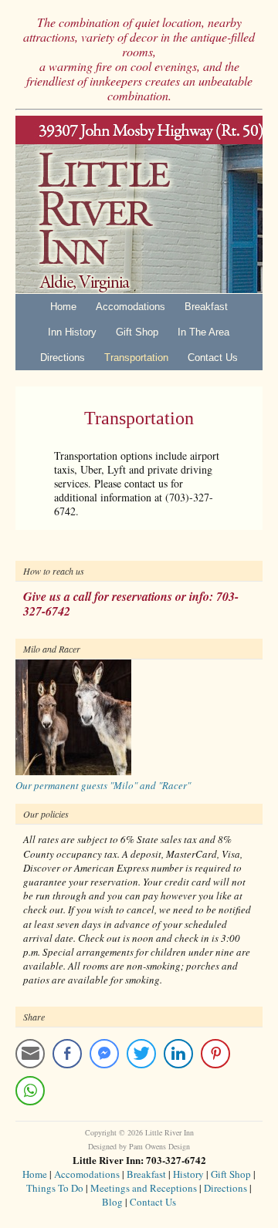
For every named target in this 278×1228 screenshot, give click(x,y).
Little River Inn (139, 204)
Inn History (72, 332)
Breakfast (206, 306)
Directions (62, 357)
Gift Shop (137, 332)
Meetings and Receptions (143, 1188)
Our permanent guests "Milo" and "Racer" (103, 785)
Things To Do (54, 1188)
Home (63, 306)
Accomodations (130, 306)
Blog (112, 1202)
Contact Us (213, 357)
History (188, 1174)
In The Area (203, 332)
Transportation (136, 357)
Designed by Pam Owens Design (139, 1146)
